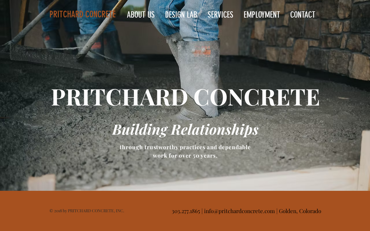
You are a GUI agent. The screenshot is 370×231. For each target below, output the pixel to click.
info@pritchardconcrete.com (239, 211)
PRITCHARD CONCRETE (82, 14)
